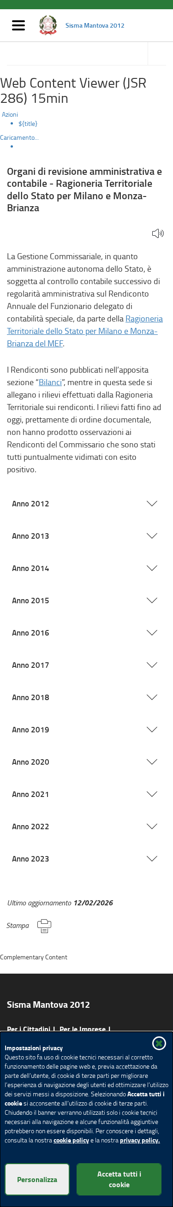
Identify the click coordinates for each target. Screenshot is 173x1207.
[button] (158, 234)
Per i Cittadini (28, 1028)
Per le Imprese (83, 1028)
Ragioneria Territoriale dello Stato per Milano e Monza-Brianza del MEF (85, 331)
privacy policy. (140, 1140)
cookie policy (71, 1140)
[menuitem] (95, 123)
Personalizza (37, 1179)
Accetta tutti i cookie (119, 1178)
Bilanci (50, 381)
